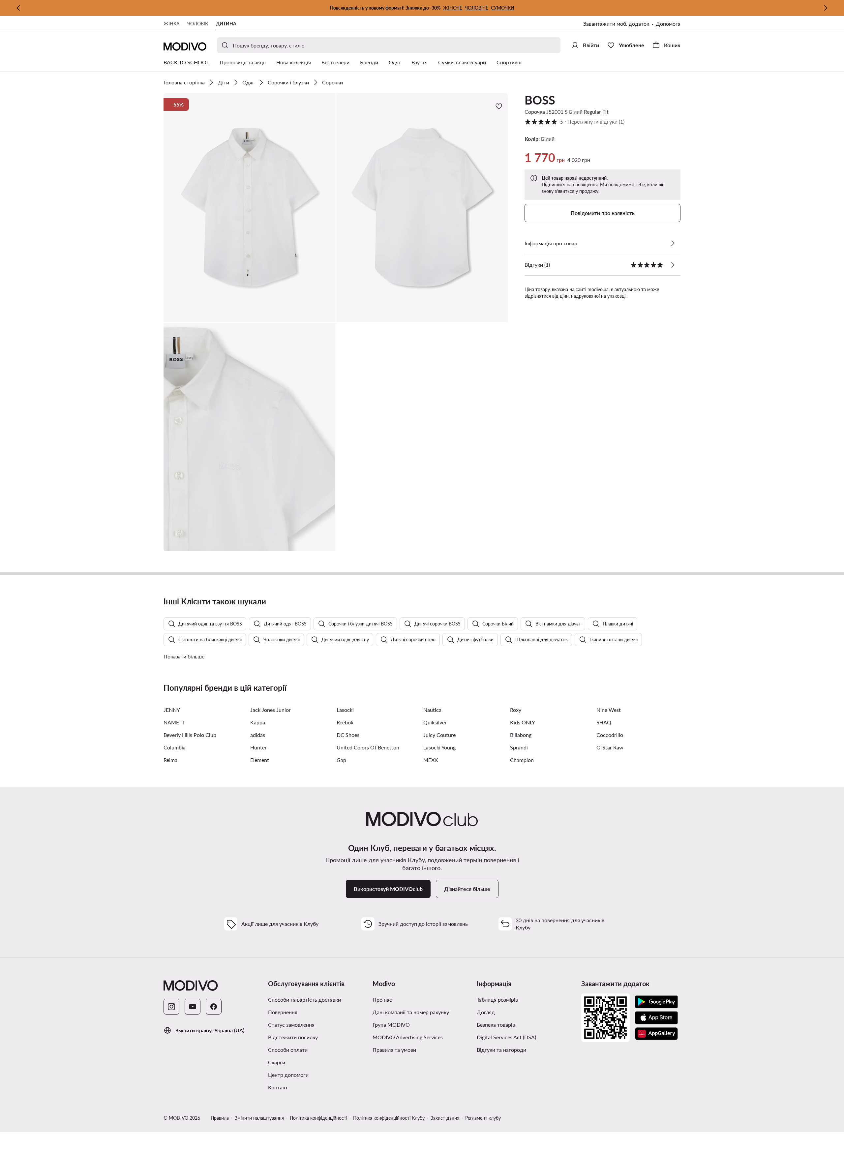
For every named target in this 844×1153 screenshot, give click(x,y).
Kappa (257, 722)
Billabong (520, 735)
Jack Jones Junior (270, 710)
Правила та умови (394, 1050)
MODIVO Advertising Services (408, 1037)
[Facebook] (214, 1007)
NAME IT (174, 722)
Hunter (258, 747)
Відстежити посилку (293, 1037)
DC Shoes (348, 735)
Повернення (282, 1012)
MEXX (430, 760)
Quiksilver (435, 722)
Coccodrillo (609, 735)
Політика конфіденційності (318, 1118)
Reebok (345, 722)
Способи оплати (288, 1050)
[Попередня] (18, 8)
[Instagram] (171, 1007)
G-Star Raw (609, 747)
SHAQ (603, 722)
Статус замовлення (291, 1024)
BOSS (540, 100)
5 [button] (574, 121)
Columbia (175, 747)
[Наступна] (825, 8)
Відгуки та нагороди (501, 1050)
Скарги (276, 1062)
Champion (522, 760)
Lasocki (345, 710)
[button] (250, 207)
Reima (170, 760)
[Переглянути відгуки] (672, 265)
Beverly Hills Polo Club (190, 735)
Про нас (382, 999)
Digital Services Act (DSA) (506, 1037)
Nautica (432, 710)
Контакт (278, 1087)
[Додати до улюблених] (499, 106)
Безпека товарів (496, 1024)
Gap (341, 760)
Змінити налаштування (259, 1118)
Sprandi (519, 747)
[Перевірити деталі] (672, 243)
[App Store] (656, 1017)
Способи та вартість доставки (304, 999)
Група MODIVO (391, 1024)
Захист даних (445, 1118)
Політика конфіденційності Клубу (389, 1118)
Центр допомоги (288, 1075)
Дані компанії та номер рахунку (411, 1012)
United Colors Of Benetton (368, 747)
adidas (257, 735)
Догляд (486, 1012)
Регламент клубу (483, 1118)
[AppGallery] (656, 1033)
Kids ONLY (522, 722)
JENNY (172, 710)
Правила (220, 1118)
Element (259, 760)
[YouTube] (192, 1007)
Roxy (515, 710)
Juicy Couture (439, 735)
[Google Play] (656, 1002)
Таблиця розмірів (497, 999)
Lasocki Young (439, 747)
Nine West (608, 710)
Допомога (668, 23)
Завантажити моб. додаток (616, 23)
